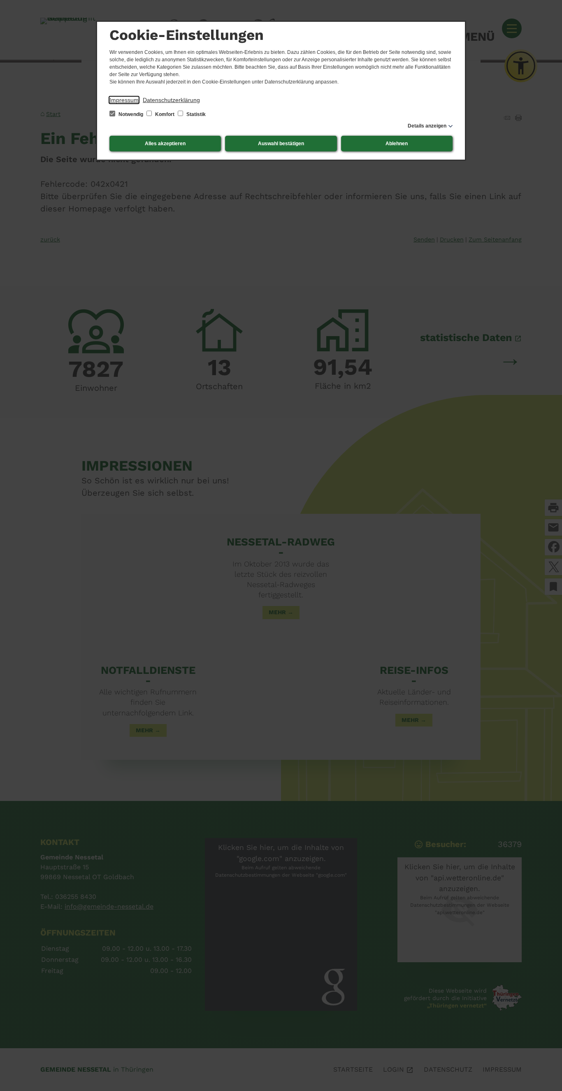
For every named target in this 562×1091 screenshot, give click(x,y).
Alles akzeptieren (165, 143)
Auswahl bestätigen (281, 143)
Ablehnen (397, 143)
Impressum (124, 100)
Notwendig (130, 114)
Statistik (195, 114)
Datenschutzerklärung (171, 100)
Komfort (165, 114)
